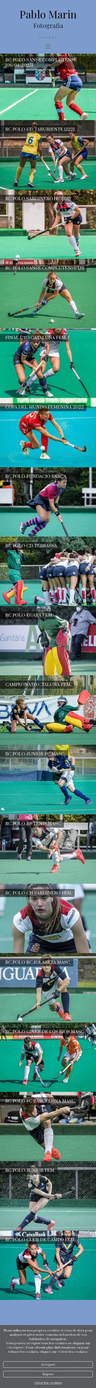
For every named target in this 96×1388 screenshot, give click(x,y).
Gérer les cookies (48, 1383)
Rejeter (48, 1374)
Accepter (48, 1364)
